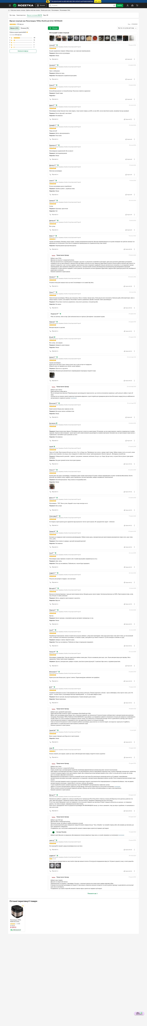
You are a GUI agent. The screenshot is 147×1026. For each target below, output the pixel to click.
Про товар (12, 15)
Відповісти (55, 59)
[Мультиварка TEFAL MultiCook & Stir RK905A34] (17, 912)
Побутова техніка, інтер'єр (18, 10)
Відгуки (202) (14, 28)
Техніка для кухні (45, 10)
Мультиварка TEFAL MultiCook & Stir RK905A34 (15, 921)
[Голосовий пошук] (114, 5)
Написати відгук (23, 51)
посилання (74, 398)
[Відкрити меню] (10, 5)
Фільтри (55, 28)
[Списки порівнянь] (132, 5)
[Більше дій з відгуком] (134, 59)
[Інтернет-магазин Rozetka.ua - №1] (23, 5)
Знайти (119, 5)
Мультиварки (55, 10)
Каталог (42, 5)
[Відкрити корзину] (137, 5)
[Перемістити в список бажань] (22, 906)
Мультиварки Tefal (65, 10)
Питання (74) (25, 28)
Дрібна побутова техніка (33, 10)
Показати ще (93, 893)
